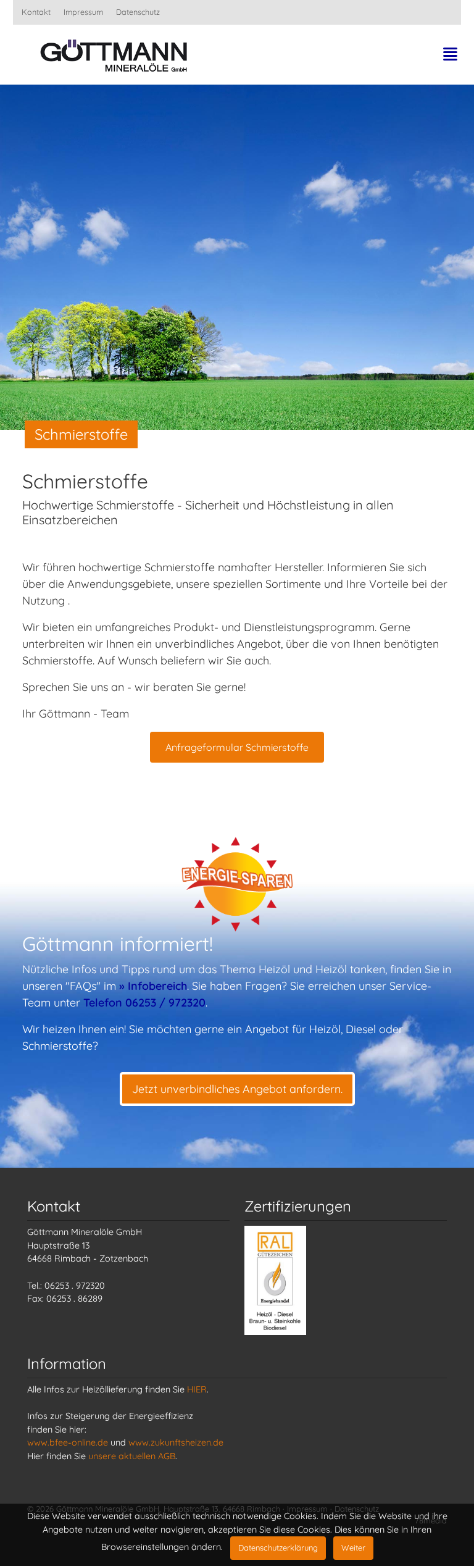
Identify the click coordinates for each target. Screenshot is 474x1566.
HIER (197, 1389)
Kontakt (36, 12)
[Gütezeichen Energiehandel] (275, 1279)
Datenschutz (138, 12)
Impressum (83, 12)
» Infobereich (153, 986)
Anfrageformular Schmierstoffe (237, 747)
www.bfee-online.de (67, 1442)
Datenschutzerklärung (278, 1547)
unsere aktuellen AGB (131, 1456)
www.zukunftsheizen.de (175, 1442)
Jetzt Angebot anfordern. (237, 1089)
